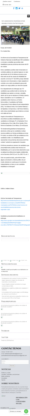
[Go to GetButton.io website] (26, 414)
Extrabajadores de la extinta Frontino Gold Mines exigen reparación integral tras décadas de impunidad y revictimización (14, 280)
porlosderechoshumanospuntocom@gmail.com (14, 355)
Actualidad (4, 378)
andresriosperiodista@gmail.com (13, 353)
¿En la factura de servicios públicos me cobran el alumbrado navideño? (14, 306)
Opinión (3, 380)
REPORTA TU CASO (15, 250)
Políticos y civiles (5, 372)
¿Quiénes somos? (7, 1)
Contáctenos (17, 1)
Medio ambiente (5, 376)
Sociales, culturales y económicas (10, 374)
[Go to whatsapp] (26, 411)
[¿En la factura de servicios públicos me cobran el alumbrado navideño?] (2, 309)
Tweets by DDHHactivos (7, 340)
